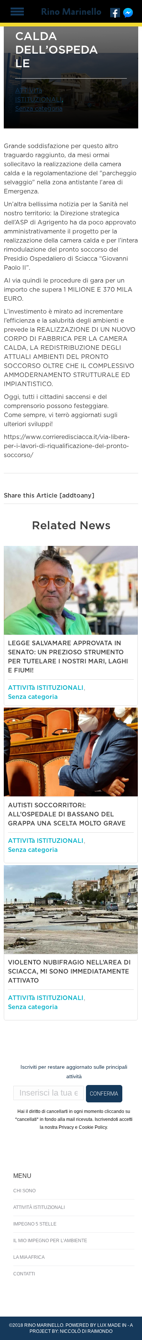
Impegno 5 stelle (34, 1224)
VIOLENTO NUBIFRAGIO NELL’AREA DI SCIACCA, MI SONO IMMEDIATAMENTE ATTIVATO (69, 972)
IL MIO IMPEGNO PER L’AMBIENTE (50, 1240)
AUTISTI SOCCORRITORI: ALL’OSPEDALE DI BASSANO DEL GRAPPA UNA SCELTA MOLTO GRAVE (67, 814)
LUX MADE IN (111, 1325)
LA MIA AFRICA (29, 1257)
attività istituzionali (39, 1207)
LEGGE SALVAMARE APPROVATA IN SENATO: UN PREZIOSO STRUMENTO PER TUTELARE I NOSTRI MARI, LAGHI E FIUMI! (68, 657)
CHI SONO (24, 1190)
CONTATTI (24, 1274)
